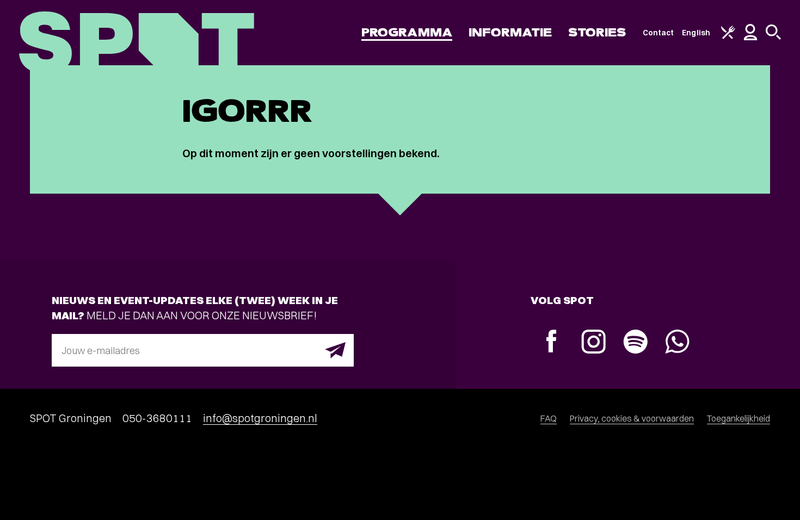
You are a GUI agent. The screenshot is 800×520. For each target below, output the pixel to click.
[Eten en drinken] (728, 36)
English (696, 33)
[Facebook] (552, 342)
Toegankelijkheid (738, 418)
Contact (658, 33)
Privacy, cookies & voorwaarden (632, 418)
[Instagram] (593, 343)
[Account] (750, 37)
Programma (406, 32)
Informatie (510, 32)
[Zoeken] (773, 37)
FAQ (548, 418)
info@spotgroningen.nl (260, 418)
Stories (597, 32)
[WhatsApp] (677, 343)
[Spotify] (635, 343)
